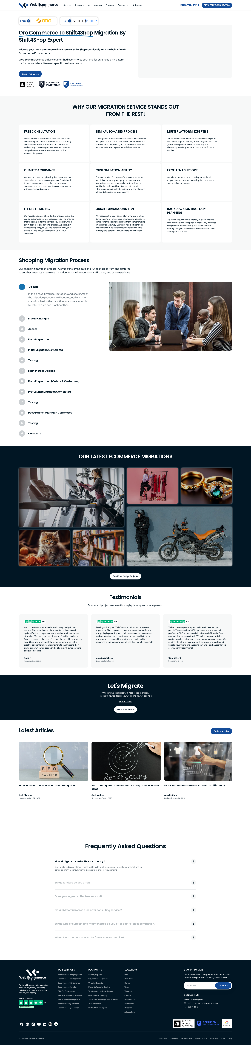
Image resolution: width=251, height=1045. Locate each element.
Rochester (129, 1003)
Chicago (128, 995)
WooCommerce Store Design (100, 991)
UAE (126, 974)
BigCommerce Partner (97, 979)
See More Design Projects (125, 576)
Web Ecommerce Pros (34, 1038)
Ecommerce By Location (68, 1008)
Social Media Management (69, 999)
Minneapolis (129, 999)
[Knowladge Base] (50, 1024)
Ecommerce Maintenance (69, 983)
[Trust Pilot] (56, 1024)
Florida (127, 983)
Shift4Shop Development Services (103, 999)
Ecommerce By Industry (68, 1003)
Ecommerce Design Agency (70, 974)
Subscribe (223, 985)
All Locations (130, 1012)
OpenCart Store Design (98, 995)
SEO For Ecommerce (67, 991)
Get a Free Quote (30, 74)
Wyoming (128, 991)
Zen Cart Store (94, 1003)
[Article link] (53, 771)
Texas (126, 987)
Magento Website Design (99, 987)
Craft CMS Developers (97, 1008)
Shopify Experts (95, 974)
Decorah (128, 1008)
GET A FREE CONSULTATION (217, 5)
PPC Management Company (70, 995)
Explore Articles (221, 731)
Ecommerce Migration (67, 987)
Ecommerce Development (69, 979)
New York (128, 979)
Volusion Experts (95, 983)
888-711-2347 (189, 5)
